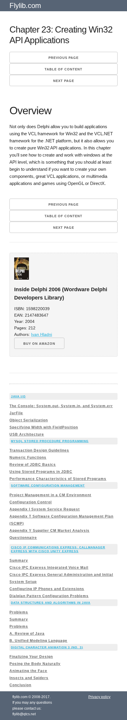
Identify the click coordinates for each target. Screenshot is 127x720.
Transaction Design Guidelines (39, 450)
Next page (63, 81)
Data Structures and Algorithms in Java (50, 602)
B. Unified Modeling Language (38, 641)
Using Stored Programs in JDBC (40, 472)
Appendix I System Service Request (44, 509)
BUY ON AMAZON (39, 343)
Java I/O (18, 396)
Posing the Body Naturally (35, 664)
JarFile (16, 413)
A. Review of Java (27, 634)
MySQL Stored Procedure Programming (50, 441)
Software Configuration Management (48, 485)
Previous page (63, 57)
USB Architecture (26, 434)
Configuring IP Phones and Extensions (46, 589)
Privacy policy (99, 697)
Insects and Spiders (28, 678)
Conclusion (20, 685)
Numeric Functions (27, 457)
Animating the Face (28, 671)
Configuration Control (30, 502)
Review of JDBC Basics (32, 465)
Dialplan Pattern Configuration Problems (49, 596)
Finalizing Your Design (31, 657)
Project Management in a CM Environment (50, 495)
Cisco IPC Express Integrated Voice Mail (48, 568)
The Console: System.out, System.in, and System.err (61, 406)
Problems (18, 612)
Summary (18, 560)
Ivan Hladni (41, 334)
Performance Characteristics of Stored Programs (57, 479)
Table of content (63, 69)
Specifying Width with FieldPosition (43, 427)
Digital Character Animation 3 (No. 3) (47, 647)
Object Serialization (28, 420)
